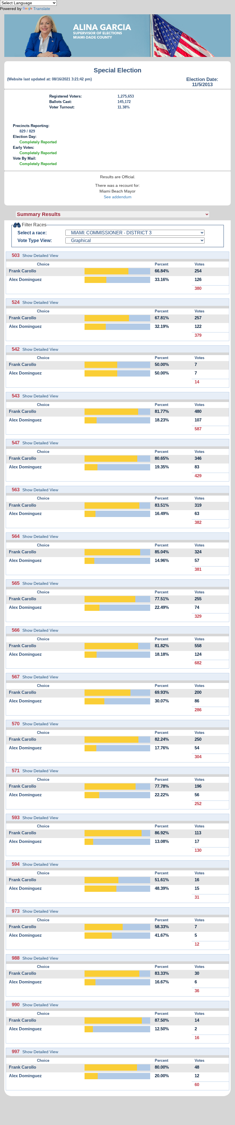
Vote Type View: (34, 240)
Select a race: (32, 232)
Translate (41, 8)
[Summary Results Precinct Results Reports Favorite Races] (123, 214)
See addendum (118, 197)
